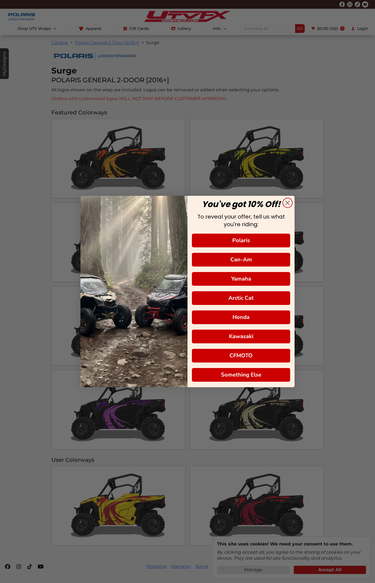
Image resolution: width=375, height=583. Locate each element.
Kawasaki (241, 336)
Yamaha (241, 278)
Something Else (241, 374)
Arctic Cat (241, 298)
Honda (241, 317)
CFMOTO (241, 355)
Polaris (241, 240)
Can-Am (241, 259)
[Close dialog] (287, 203)
